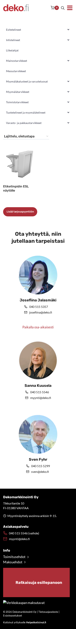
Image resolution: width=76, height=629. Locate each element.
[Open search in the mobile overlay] (63, 8)
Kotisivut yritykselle (24, 622)
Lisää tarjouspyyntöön (20, 211)
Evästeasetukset (12, 615)
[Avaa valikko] (70, 8)
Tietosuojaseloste (48, 611)
